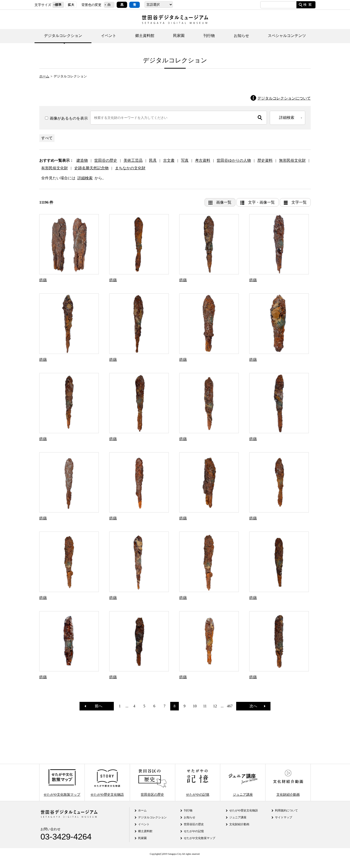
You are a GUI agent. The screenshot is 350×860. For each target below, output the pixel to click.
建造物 (82, 160)
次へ (255, 706)
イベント (108, 36)
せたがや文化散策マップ (62, 794)
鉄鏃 (43, 280)
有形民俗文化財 (54, 168)
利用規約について (286, 810)
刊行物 (209, 36)
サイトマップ (283, 817)
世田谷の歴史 (105, 160)
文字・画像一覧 (261, 202)
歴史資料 (265, 160)
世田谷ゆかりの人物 (234, 160)
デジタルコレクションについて (284, 98)
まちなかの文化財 (130, 168)
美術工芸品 (133, 160)
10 (195, 706)
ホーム (44, 76)
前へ (96, 706)
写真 (185, 160)
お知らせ (241, 36)
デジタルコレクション (63, 36)
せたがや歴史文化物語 (107, 794)
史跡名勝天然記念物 (91, 168)
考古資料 (202, 160)
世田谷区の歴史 (152, 794)
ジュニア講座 (243, 794)
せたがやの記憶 (197, 794)
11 (205, 706)
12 (215, 706)
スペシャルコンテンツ (287, 36)
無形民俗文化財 (292, 160)
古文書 (169, 160)
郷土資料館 (144, 36)
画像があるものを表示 (68, 118)
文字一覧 (299, 202)
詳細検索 (85, 178)
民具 (153, 160)
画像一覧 (223, 202)
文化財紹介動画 (288, 794)
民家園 (179, 36)
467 (230, 706)
